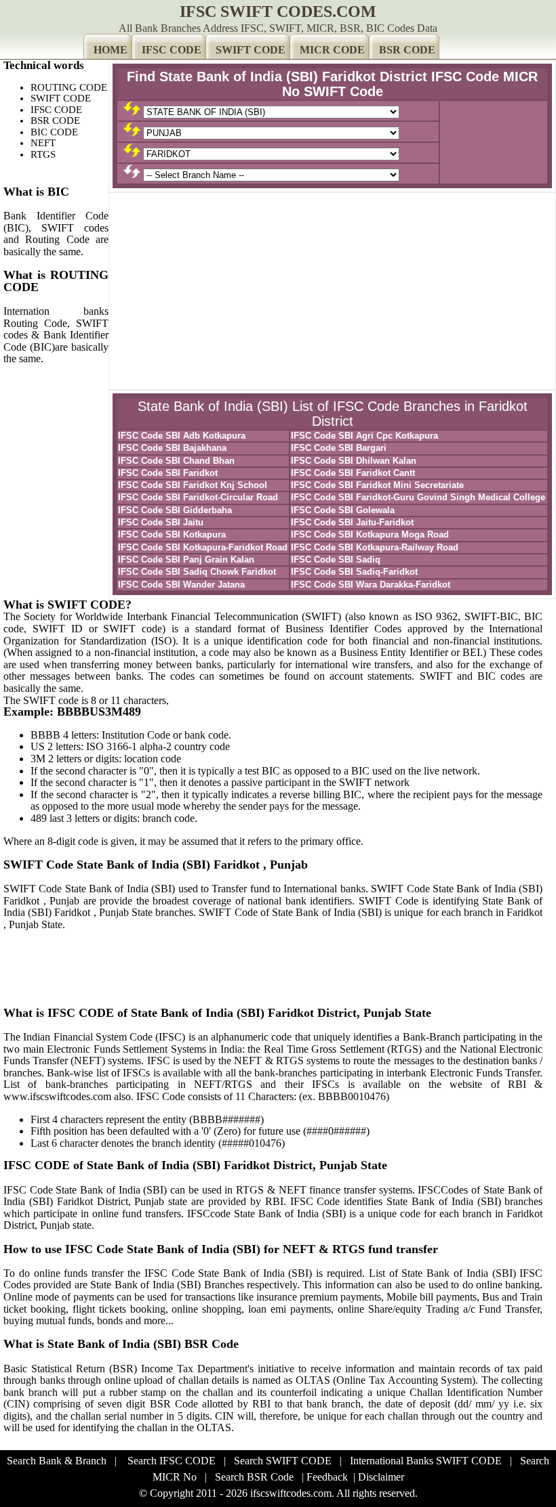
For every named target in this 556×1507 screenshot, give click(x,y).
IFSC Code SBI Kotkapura (172, 534)
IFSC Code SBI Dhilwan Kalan (353, 461)
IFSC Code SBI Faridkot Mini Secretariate (377, 485)
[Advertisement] (332, 291)
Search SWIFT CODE (283, 1460)
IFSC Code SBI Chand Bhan (176, 461)
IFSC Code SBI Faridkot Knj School (192, 485)
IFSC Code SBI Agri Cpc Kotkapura (364, 436)
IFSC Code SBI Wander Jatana (181, 585)
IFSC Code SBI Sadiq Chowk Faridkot (197, 572)
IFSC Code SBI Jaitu (160, 522)
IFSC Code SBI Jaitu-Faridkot (352, 522)
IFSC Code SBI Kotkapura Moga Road (370, 534)
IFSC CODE (171, 50)
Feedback (327, 1477)
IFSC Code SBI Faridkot (168, 473)
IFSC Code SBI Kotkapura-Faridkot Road (202, 547)
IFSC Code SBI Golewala (343, 510)
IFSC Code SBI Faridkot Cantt (353, 473)
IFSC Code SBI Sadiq (335, 559)
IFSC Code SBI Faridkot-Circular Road (198, 497)
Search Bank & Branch (56, 1460)
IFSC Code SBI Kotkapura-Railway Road (374, 547)
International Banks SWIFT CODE (426, 1460)
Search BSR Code (254, 1477)
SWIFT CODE (250, 50)
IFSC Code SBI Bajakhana (172, 448)
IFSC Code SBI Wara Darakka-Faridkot (370, 585)
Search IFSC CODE (171, 1460)
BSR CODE (407, 50)
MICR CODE (332, 50)
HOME (110, 50)
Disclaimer (381, 1477)
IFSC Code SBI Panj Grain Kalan (186, 559)
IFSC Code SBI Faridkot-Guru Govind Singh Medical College (418, 497)
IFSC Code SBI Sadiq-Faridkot (354, 572)
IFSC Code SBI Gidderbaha (175, 510)
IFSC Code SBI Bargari (338, 448)
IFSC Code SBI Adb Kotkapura (181, 436)
